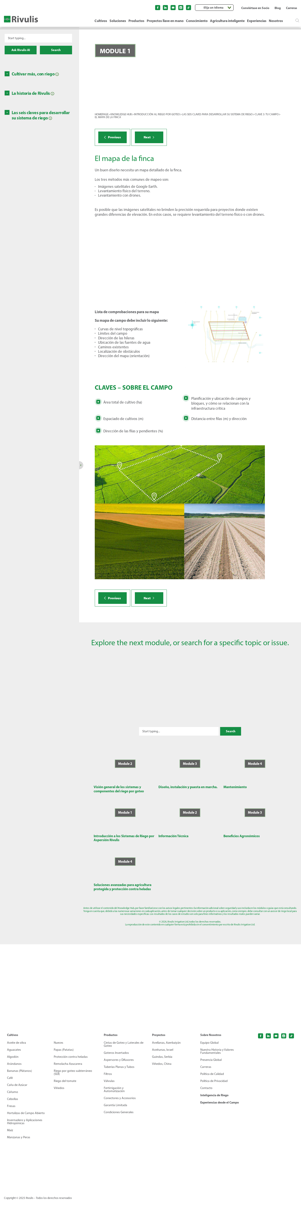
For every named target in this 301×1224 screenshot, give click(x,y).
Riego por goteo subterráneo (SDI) (73, 1072)
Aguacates (14, 1049)
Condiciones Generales (119, 1112)
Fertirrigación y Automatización (114, 1090)
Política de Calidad (212, 1074)
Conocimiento (197, 20)
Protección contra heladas (71, 1056)
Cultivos (101, 20)
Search (56, 50)
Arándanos (14, 1063)
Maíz (10, 1130)
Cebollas (12, 1099)
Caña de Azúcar (17, 1085)
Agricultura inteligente (227, 20)
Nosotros (276, 20)
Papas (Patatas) (64, 1049)
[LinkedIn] (165, 7)
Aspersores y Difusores (119, 1059)
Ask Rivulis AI (20, 50)
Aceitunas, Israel (162, 1049)
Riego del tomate (65, 1081)
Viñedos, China (161, 1063)
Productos (136, 20)
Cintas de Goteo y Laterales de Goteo (123, 1044)
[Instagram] (180, 7)
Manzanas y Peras (18, 1137)
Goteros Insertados (116, 1052)
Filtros (108, 1074)
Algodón (13, 1056)
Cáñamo (12, 1092)
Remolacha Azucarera (68, 1063)
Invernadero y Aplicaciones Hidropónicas (24, 1122)
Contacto (206, 1088)
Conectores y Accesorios (120, 1098)
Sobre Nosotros (210, 1034)
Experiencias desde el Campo (219, 1102)
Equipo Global (209, 1042)
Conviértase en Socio (255, 7)
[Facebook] (157, 7)
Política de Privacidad (214, 1081)
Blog (278, 7)
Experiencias (256, 20)
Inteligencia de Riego (214, 1095)
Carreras (291, 7)
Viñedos (59, 1088)
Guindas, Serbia (162, 1056)
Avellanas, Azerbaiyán (166, 1042)
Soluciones (118, 20)
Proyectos (158, 1034)
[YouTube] (173, 7)
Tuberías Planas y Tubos (119, 1067)
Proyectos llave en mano (165, 20)
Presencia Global (211, 1059)
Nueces (58, 1042)
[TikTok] (188, 7)
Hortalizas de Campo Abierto (26, 1113)
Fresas (11, 1106)
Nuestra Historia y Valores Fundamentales (217, 1051)
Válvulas (109, 1081)
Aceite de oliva (16, 1042)
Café (10, 1078)
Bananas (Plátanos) (19, 1070)
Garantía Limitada (115, 1105)
